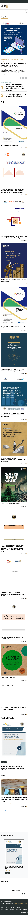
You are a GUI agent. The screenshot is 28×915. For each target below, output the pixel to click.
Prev (2, 857)
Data (2, 909)
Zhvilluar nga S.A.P (24, 912)
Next (26, 857)
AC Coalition (18, 909)
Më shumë (23, 148)
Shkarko (3, 762)
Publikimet (19, 908)
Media (6, 909)
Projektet (13, 908)
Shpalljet (12, 909)
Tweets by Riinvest (5, 810)
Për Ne (7, 908)
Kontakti (25, 909)
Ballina (2, 908)
